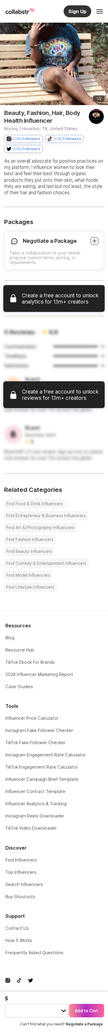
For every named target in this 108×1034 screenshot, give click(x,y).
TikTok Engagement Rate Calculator (41, 766)
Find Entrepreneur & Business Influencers (46, 515)
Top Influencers (21, 872)
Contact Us (17, 928)
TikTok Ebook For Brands (30, 662)
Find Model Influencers (28, 575)
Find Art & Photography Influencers (40, 527)
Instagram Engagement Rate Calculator (45, 754)
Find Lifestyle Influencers (30, 587)
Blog (9, 637)
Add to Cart (86, 1010)
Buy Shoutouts (20, 896)
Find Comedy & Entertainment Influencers (46, 563)
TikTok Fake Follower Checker (35, 742)
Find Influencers (21, 859)
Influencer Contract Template (35, 791)
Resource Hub (19, 649)
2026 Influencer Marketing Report (39, 674)
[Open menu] (99, 11)
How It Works (18, 940)
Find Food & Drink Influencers (34, 503)
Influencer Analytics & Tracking (36, 803)
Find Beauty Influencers (29, 551)
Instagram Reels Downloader (34, 815)
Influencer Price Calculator (31, 718)
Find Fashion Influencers (29, 539)
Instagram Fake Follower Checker (39, 730)
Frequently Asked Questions (34, 952)
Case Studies (19, 686)
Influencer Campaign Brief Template (41, 779)
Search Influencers (24, 884)
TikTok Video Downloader (31, 828)
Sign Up (77, 11)
